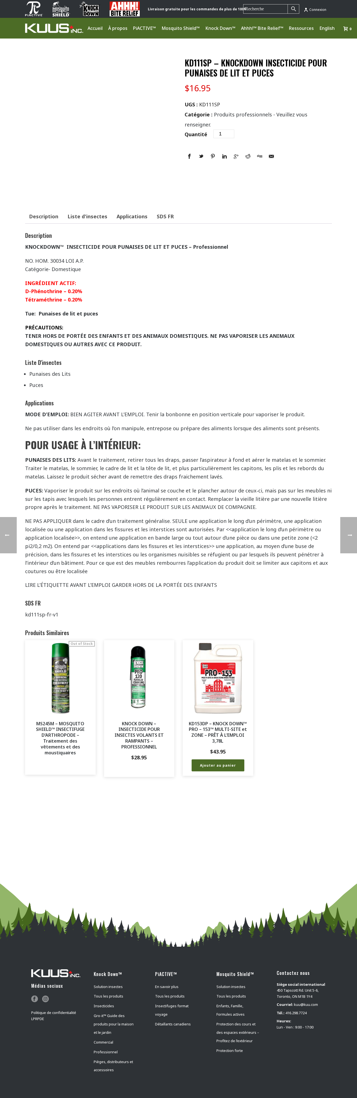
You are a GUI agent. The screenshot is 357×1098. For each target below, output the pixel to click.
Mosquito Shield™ (180, 28)
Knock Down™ (220, 28)
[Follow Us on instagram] (45, 999)
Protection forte (229, 1050)
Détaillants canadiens (173, 1024)
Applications (132, 216)
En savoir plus (166, 986)
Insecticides (104, 1005)
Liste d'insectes (87, 216)
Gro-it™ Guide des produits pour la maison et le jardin (114, 1024)
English (327, 28)
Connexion (317, 9)
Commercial (103, 1042)
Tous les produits (108, 996)
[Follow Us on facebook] (34, 999)
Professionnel (106, 1051)
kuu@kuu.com (306, 1004)
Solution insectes (108, 986)
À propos (117, 28)
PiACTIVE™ (144, 28)
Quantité (196, 134)
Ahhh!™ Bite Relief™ (262, 28)
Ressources (301, 28)
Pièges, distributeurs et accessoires (113, 1066)
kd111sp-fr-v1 (41, 614)
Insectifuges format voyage (172, 1010)
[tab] (44, 217)
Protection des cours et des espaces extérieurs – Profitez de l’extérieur (237, 1032)
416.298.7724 (296, 1012)
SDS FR (165, 216)
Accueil (95, 28)
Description (43, 216)
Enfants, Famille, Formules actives (230, 1010)
